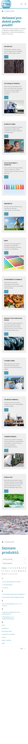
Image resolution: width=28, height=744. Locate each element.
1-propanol (5, 588)
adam (3, 643)
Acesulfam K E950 (7, 631)
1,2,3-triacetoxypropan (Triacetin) (11, 582)
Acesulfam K (5, 628)
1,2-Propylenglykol (7, 585)
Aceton (4, 637)
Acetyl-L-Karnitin (6, 640)
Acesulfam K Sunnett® (8, 634)
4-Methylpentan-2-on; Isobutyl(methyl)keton (8, 618)
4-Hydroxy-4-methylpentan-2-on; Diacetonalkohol (11, 613)
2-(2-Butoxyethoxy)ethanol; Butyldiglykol (13, 594)
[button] (6, 56)
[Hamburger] (25, 4)
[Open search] (21, 4)
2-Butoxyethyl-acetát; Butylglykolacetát (13, 597)
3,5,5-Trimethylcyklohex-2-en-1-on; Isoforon (11, 604)
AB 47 (3, 625)
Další (21, 648)
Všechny (4, 568)
